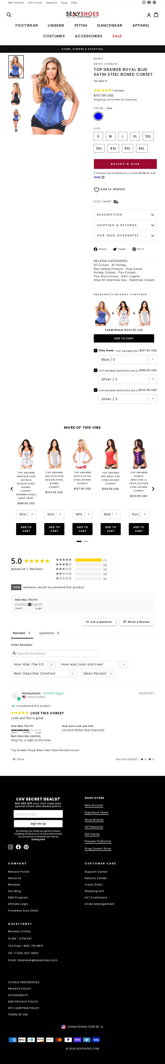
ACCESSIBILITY (18, 995)
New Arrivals (16, 2)
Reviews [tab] (19, 633)
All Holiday (119, 265)
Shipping (99, 99)
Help (74, 2)
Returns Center (96, 878)
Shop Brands (94, 820)
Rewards (52, 2)
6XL (142, 148)
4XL (113, 148)
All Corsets (101, 265)
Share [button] (20, 759)
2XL (148, 136)
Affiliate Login (18, 904)
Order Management (99, 904)
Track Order (94, 884)
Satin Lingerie (130, 276)
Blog (64, 2)
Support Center (96, 872)
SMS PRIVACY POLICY (23, 1002)
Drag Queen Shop (98, 848)
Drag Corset (134, 269)
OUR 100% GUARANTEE (118, 235)
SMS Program (18, 897)
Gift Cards (35, 2)
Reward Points (18, 872)
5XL (128, 148)
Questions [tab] (46, 633)
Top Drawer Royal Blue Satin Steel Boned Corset (45, 750)
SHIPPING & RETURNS (117, 225)
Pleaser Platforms (98, 841)
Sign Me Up (38, 824)
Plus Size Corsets (106, 276)
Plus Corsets (127, 272)
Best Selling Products (108, 269)
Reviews (14, 884)
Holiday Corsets (105, 272)
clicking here (38, 839)
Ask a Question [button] (101, 622)
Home (97, 58)
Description (109, 215)
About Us (14, 878)
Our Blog (14, 891)
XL (135, 136)
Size (97, 128)
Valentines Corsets (142, 280)
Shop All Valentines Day (110, 280)
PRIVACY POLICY (19, 989)
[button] (143, 759)
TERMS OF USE (18, 1014)
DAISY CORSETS (106, 63)
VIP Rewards (94, 827)
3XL (99, 148)
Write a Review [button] (139, 622)
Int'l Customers (96, 897)
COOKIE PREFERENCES (23, 982)
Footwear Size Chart (23, 910)
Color (103, 108)
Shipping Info (94, 891)
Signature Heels (96, 812)
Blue (98, 116)
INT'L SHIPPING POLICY (23, 1008)
